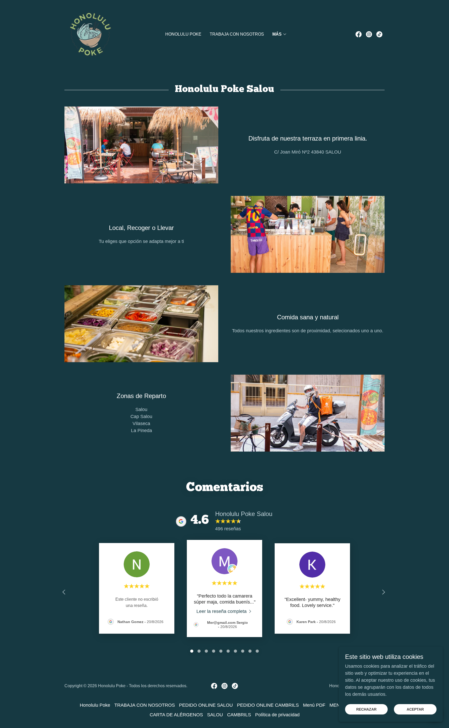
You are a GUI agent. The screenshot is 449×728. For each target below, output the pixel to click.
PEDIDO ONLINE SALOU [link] (206, 705)
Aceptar (415, 709)
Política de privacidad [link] (277, 714)
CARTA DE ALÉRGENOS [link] (176, 714)
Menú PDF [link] (314, 705)
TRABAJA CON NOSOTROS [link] (237, 34)
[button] (279, 34)
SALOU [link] (215, 714)
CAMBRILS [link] (239, 714)
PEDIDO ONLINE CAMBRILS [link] (268, 705)
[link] (90, 34)
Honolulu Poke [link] (183, 34)
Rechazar (366, 709)
